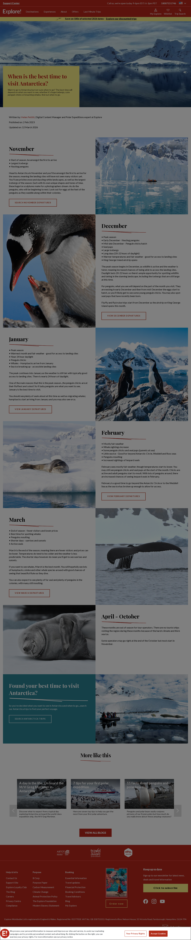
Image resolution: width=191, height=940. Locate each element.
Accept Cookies (158, 933)
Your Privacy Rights (135, 933)
